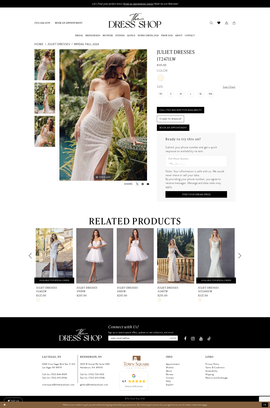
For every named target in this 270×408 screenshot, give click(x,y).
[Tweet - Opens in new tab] (137, 184)
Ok (265, 404)
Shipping (209, 374)
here (205, 404)
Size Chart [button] (229, 87)
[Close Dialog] (4, 405)
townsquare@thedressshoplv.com (58, 384)
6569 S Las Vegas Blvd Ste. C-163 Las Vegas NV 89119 (58, 365)
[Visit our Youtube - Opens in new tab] (201, 339)
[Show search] (211, 23)
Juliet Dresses (59, 44)
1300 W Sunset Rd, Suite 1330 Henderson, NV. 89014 (95, 365)
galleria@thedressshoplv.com (94, 384)
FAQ (168, 381)
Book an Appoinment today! (138, 3)
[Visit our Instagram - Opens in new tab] (193, 339)
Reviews (169, 374)
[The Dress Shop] (80, 335)
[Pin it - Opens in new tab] (143, 184)
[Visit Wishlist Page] (219, 23)
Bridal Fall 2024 (86, 44)
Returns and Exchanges (216, 377)
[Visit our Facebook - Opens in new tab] (185, 339)
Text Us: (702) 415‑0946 (54, 377)
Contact (170, 377)
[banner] (135, 20)
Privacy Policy (212, 364)
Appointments (173, 364)
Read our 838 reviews (134, 386)
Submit (173, 338)
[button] (226, 23)
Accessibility (211, 371)
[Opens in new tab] (136, 362)
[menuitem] (42, 23)
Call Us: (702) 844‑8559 (54, 374)
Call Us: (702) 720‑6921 (92, 374)
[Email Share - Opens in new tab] (148, 184)
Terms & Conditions (215, 367)
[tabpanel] (44, 66)
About (169, 371)
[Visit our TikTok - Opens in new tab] (209, 339)
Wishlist (170, 367)
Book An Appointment (173, 127)
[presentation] (54, 255)
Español (169, 384)
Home (39, 44)
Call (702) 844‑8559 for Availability (181, 110)
